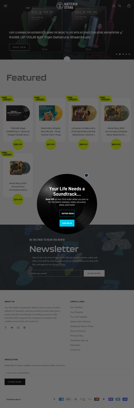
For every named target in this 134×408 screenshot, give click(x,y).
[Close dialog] (86, 175)
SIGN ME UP (67, 223)
